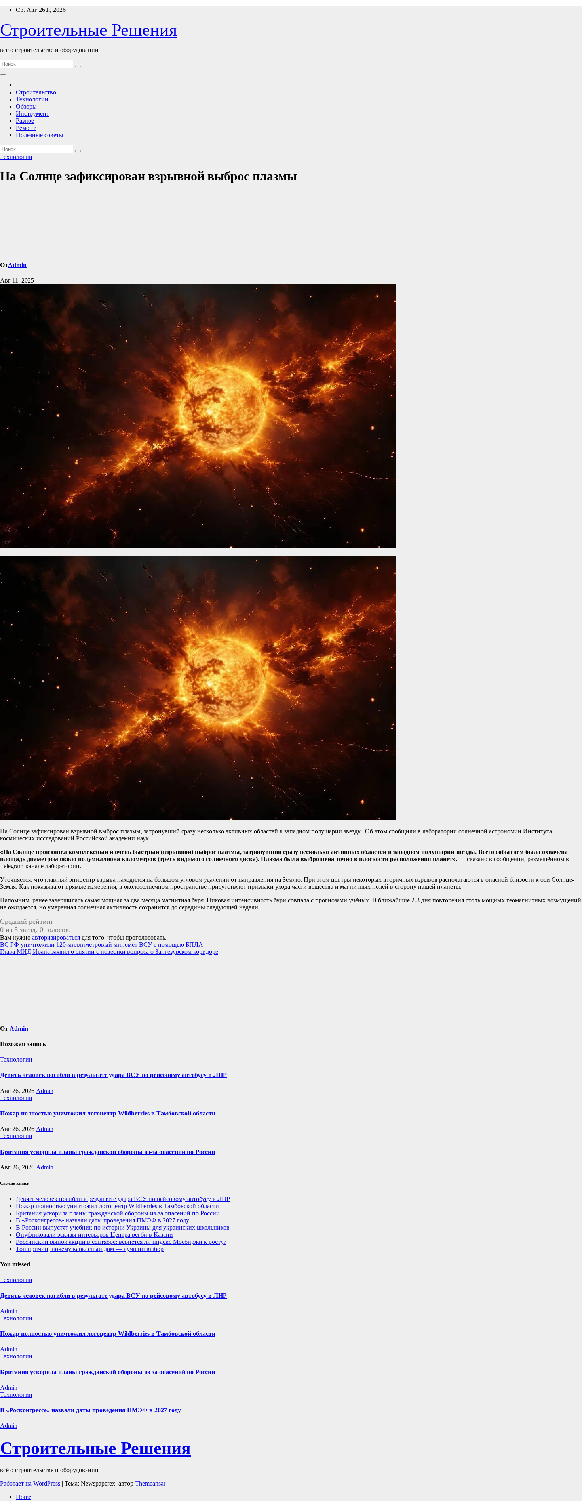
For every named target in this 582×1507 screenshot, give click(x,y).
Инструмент (32, 113)
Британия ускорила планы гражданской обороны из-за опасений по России (107, 1151)
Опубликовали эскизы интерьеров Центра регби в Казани (94, 1234)
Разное (25, 120)
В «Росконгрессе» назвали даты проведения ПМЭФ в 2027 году (102, 1220)
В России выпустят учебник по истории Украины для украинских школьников (123, 1227)
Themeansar (150, 1483)
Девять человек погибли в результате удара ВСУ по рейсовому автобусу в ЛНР (113, 1075)
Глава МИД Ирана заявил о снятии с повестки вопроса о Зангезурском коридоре (109, 951)
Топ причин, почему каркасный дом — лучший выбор (90, 1248)
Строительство (36, 92)
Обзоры (26, 106)
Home (23, 1497)
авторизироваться (56, 937)
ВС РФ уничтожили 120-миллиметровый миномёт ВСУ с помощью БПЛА (101, 944)
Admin (17, 265)
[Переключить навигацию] (3, 74)
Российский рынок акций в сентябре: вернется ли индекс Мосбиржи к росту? (121, 1241)
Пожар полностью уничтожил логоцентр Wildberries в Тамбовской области (107, 1113)
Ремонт (26, 127)
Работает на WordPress (31, 1483)
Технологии (32, 99)
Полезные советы (39, 135)
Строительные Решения (88, 30)
